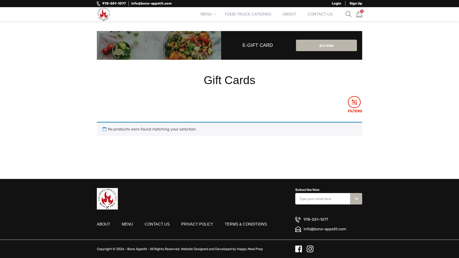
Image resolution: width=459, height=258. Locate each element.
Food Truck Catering (248, 14)
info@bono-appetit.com (151, 3)
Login (336, 3)
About (289, 14)
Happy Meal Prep (250, 249)
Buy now (326, 45)
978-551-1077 (114, 3)
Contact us (157, 224)
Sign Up (356, 3)
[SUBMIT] (356, 198)
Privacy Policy (197, 224)
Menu (206, 14)
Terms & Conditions (246, 224)
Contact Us (320, 14)
